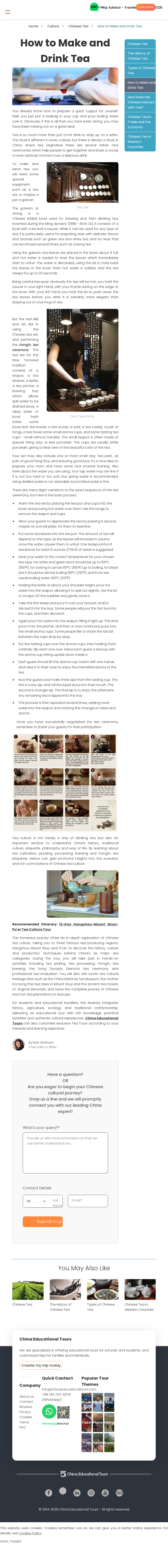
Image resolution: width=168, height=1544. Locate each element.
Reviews (25, 1406)
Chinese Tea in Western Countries (139, 141)
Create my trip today (41, 1365)
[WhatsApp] (49, 1411)
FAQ (22, 1427)
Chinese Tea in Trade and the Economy (139, 121)
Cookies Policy (30, 1533)
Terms (24, 1422)
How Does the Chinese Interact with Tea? (141, 102)
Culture (53, 26)
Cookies (25, 1417)
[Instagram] (91, 1493)
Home (33, 26)
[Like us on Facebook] (48, 1493)
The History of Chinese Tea (139, 56)
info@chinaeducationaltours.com (69, 1389)
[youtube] (105, 1493)
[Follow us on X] (62, 1490)
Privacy (25, 1412)
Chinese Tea (78, 26)
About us (26, 1396)
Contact (26, 1401)
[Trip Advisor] (119, 1493)
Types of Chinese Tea (141, 70)
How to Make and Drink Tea (142, 85)
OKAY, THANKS (11, 1541)
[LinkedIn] (77, 1493)
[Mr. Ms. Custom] (34, 1200)
